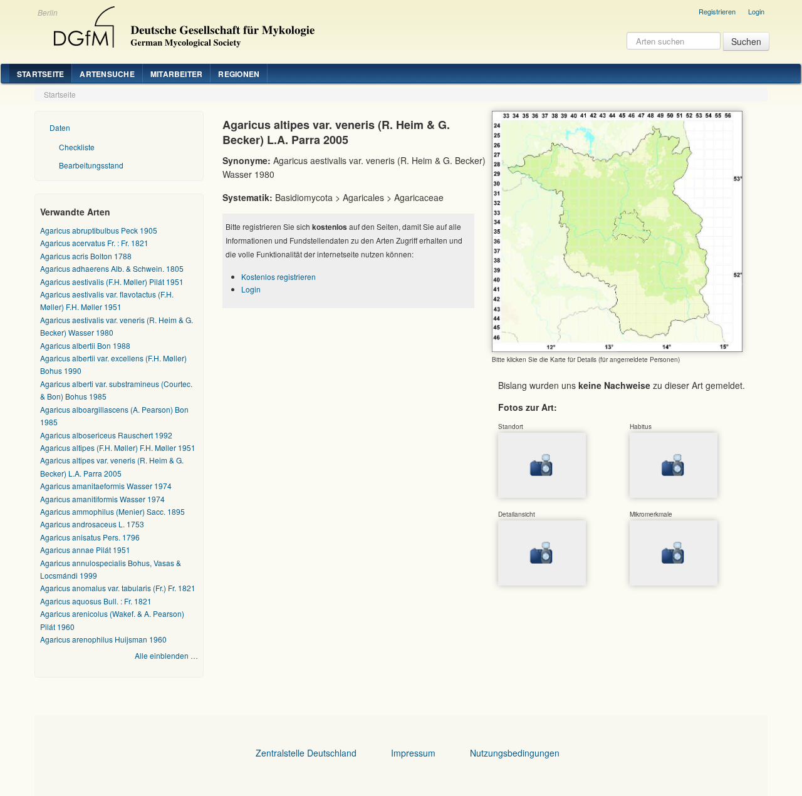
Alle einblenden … (166, 655)
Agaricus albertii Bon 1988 (85, 345)
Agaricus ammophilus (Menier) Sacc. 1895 (112, 511)
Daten (59, 127)
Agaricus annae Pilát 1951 (85, 549)
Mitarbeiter (176, 74)
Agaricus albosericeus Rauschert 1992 (106, 435)
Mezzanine (182, 24)
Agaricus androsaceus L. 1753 (92, 524)
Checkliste (77, 147)
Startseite (40, 74)
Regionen (238, 74)
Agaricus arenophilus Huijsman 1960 (103, 639)
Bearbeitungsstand (91, 165)
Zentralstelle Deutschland (306, 753)
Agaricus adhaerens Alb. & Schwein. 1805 (112, 268)
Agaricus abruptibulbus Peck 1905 (98, 230)
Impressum (413, 753)
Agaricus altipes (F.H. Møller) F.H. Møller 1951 (117, 447)
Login (756, 11)
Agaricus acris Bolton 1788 (86, 256)
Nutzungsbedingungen (515, 753)
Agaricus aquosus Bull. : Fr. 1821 (96, 601)
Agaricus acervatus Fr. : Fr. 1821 (94, 242)
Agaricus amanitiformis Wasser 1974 (102, 499)
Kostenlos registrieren (278, 276)
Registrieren (717, 11)
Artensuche (107, 74)
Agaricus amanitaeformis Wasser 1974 (106, 485)
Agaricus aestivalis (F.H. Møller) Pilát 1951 (112, 281)
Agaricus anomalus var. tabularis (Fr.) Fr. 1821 (117, 587)
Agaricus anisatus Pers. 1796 (90, 537)
